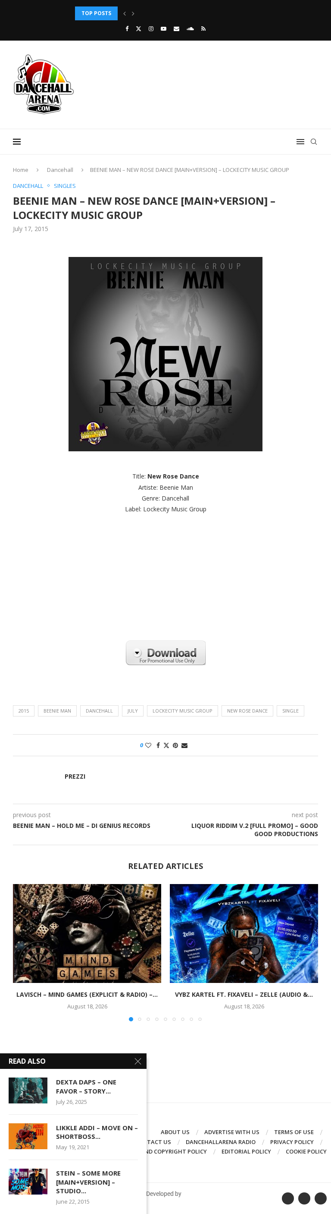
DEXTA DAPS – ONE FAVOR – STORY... (86, 1086)
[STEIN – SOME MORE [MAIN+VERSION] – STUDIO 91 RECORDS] (28, 1182)
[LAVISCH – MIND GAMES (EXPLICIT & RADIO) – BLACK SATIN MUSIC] (87, 933)
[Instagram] (151, 28)
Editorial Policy (246, 1151)
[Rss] (203, 28)
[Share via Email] (184, 745)
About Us (175, 1132)
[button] (124, 13)
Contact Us (153, 1142)
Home (20, 170)
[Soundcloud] (190, 28)
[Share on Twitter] (166, 745)
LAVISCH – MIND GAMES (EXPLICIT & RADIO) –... (87, 994)
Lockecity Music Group (182, 710)
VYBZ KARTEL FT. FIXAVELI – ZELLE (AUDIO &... (244, 994)
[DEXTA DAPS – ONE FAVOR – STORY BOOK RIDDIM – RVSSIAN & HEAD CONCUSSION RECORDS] (28, 1090)
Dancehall (60, 170)
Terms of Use (294, 1132)
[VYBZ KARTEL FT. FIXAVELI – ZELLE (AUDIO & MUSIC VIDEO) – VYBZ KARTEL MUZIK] (244, 933)
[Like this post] (148, 745)
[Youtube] (163, 28)
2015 (24, 710)
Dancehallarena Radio (221, 1142)
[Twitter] (138, 28)
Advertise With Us (231, 1132)
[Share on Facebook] (158, 745)
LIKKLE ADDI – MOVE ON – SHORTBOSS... (97, 1132)
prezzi (75, 776)
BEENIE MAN (57, 710)
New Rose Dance (247, 710)
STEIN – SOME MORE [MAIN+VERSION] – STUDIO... (88, 1182)
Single (290, 710)
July (133, 710)
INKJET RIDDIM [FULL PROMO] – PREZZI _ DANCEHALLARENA (153, 13)
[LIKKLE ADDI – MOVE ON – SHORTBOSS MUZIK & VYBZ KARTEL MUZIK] (28, 1136)
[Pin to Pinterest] (175, 745)
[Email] (176, 28)
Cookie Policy (306, 1151)
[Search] (313, 141)
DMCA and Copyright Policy (165, 1151)
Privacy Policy (292, 1142)
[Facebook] (126, 28)
